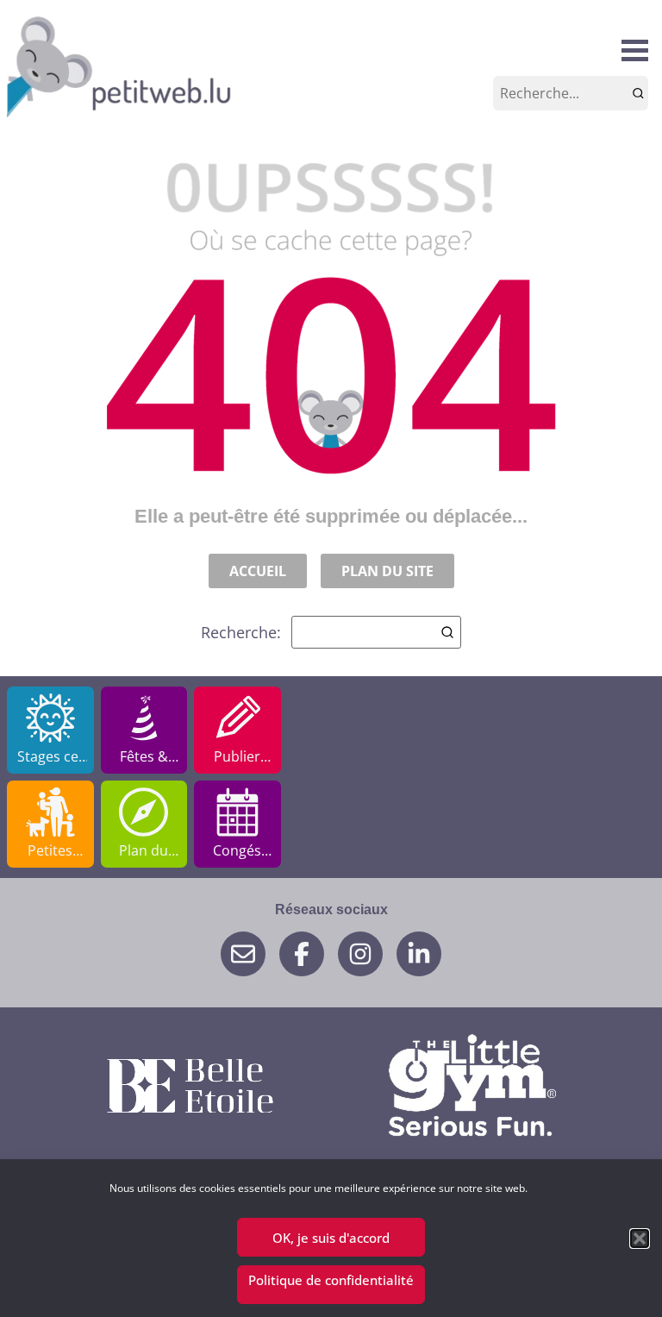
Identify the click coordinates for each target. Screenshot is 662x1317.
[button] (639, 1238)
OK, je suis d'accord (331, 1237)
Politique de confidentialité (331, 1280)
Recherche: (241, 632)
